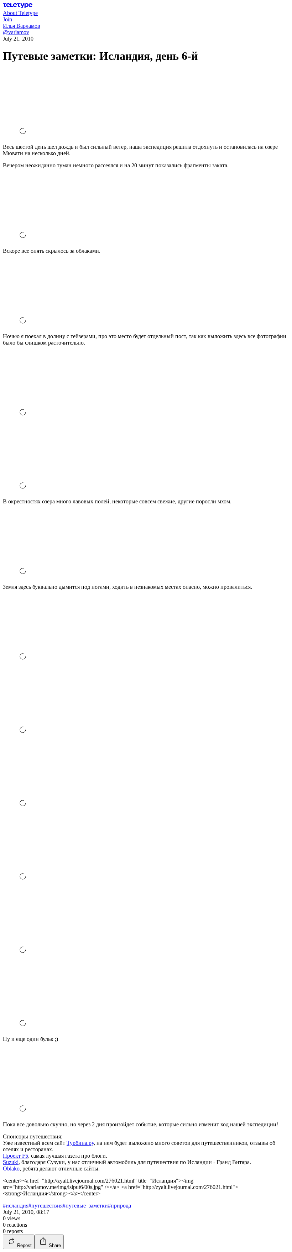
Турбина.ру (80, 1143)
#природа (119, 1206)
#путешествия (45, 1206)
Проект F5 (15, 1156)
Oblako (11, 1168)
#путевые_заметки (85, 1206)
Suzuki (11, 1162)
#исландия (15, 1206)
